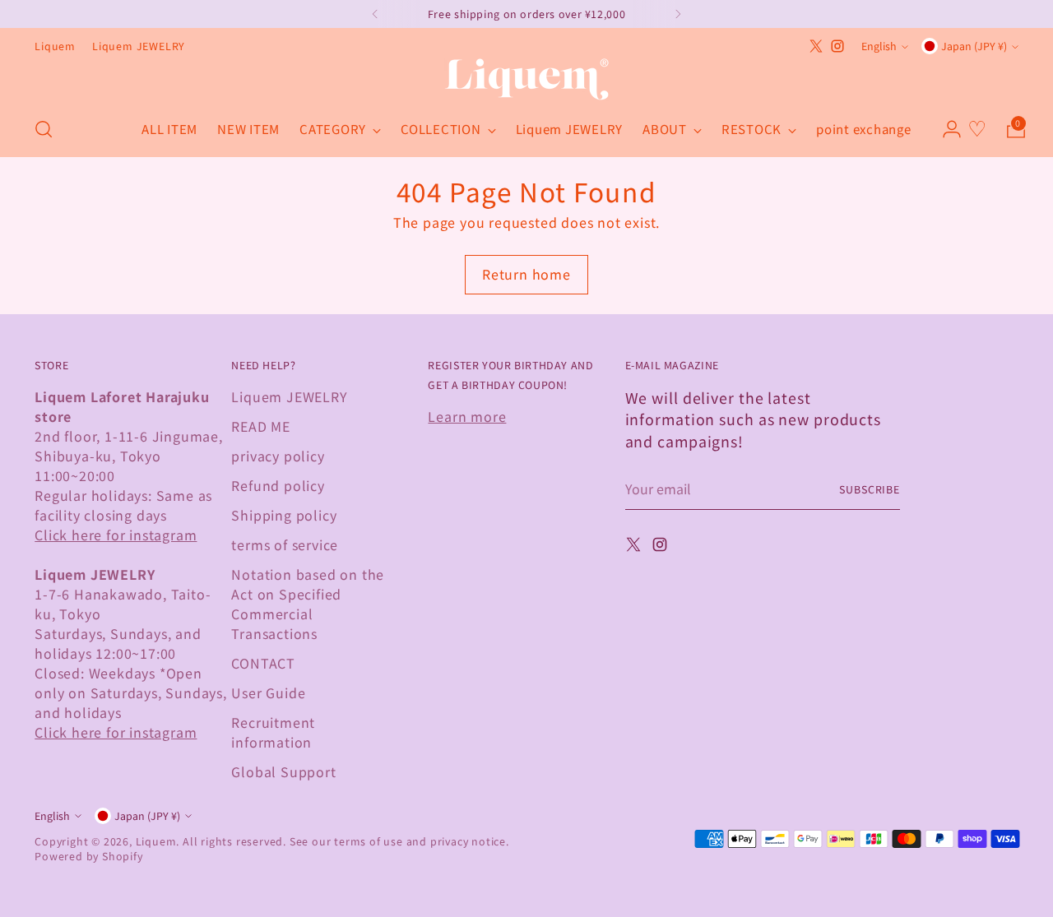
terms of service (284, 544)
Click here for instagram (116, 534)
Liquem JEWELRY (289, 396)
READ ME (260, 426)
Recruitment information (273, 732)
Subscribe (869, 489)
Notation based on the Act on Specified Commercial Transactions (307, 603)
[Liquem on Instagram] (837, 46)
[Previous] (375, 14)
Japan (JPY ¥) (974, 46)
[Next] (678, 14)
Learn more (467, 416)
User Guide (268, 692)
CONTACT (263, 663)
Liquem (156, 841)
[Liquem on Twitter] (816, 46)
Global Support (283, 771)
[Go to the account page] (945, 129)
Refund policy (277, 485)
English (879, 46)
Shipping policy (283, 515)
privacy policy (277, 455)
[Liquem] (526, 79)
